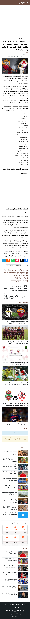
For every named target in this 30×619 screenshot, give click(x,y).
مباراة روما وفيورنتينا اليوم (11, 271)
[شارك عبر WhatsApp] (12, 260)
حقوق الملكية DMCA (9, 605)
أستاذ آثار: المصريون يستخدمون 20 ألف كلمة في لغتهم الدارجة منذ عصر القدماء (10, 507)
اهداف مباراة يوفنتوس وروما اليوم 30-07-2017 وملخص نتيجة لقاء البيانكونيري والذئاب (17, 322)
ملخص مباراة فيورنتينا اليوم (20, 277)
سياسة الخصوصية (15, 607)
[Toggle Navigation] (27, 2)
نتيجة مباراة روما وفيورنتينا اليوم (19, 280)
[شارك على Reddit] (8, 260)
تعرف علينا (18, 605)
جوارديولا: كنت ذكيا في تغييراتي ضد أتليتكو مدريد (9, 593)
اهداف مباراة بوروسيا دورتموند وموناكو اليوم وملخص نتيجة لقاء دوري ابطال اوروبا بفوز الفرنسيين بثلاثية (16, 384)
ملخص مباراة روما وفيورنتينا (20, 274)
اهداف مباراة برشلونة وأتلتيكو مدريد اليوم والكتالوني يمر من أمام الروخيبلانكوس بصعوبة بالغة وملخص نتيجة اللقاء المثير (15, 287)
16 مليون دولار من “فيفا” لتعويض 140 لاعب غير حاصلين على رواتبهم (9, 587)
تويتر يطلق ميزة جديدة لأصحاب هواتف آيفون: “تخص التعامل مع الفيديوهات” (10, 514)
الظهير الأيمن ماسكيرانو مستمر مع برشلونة (17, 424)
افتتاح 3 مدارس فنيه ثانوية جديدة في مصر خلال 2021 (11, 580)
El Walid (26, 53)
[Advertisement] (15, 21)
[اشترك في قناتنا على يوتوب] (20, 611)
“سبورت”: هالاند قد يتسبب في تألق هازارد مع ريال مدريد (10, 566)
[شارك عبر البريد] (17, 260)
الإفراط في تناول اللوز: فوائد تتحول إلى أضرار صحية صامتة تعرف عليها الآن (9, 452)
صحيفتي (22, 2)
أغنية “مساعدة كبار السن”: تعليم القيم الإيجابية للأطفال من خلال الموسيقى (10, 459)
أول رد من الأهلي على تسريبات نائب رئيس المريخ (10, 472)
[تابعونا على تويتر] (15, 611)
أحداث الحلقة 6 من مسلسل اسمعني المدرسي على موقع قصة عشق (9, 466)
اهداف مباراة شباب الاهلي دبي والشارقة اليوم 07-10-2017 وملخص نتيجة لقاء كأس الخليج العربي (15, 404)
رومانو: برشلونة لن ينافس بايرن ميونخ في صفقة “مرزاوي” (10, 573)
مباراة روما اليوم (23, 271)
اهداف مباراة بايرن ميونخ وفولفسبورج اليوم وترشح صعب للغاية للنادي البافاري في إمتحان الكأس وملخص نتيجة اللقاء (14, 296)
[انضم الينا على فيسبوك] (6, 611)
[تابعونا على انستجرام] (12, 611)
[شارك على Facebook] (26, 260)
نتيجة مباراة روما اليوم (21, 278)
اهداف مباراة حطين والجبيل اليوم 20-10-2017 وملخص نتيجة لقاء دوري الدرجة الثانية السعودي (17, 343)
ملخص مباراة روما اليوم (9, 272)
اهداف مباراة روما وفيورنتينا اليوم (11, 269)
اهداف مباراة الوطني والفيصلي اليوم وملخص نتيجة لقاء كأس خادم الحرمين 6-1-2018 (15, 363)
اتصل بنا (23, 605)
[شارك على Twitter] (21, 260)
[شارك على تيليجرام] (3, 260)
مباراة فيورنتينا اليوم (22, 272)
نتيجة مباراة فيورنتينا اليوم (20, 282)
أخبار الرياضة (20, 38)
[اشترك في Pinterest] (9, 611)
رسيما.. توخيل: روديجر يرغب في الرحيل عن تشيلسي (10, 486)
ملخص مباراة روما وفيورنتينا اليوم (19, 275)
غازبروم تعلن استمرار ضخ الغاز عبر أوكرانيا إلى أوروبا (9, 479)
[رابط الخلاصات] (18, 611)
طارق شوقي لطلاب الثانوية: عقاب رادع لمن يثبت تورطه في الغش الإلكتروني (10, 500)
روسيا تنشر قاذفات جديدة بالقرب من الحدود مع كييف (9, 493)
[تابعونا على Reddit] (23, 611)
